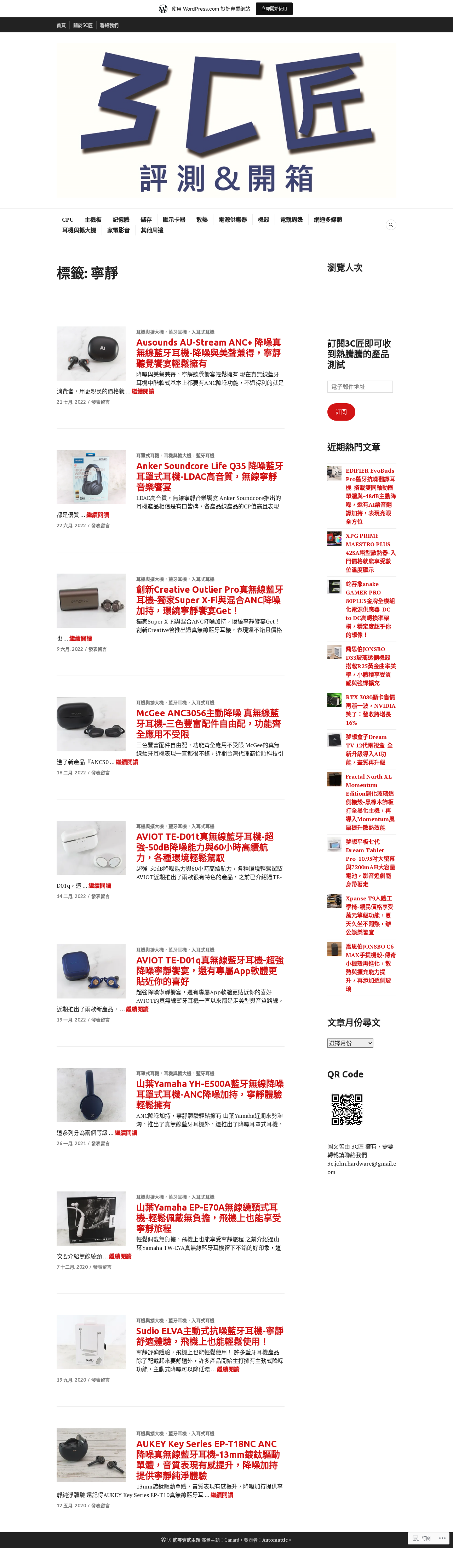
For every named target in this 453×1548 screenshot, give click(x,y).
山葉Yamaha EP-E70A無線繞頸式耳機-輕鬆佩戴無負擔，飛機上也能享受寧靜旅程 (208, 1218)
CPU (68, 219)
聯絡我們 (109, 25)
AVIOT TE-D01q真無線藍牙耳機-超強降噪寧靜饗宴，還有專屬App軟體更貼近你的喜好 (210, 970)
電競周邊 (291, 219)
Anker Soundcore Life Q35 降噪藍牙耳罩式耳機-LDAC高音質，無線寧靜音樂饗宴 (209, 476)
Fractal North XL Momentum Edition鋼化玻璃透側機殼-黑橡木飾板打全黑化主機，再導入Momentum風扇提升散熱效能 (370, 802)
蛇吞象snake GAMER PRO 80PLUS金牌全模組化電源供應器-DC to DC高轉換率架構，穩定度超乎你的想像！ (370, 609)
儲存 (146, 219)
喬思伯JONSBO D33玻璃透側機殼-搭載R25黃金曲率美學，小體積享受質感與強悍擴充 (371, 666)
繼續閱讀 (143, 391)
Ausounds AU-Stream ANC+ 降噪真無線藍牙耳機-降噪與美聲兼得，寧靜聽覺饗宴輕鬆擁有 (208, 353)
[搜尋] (391, 225)
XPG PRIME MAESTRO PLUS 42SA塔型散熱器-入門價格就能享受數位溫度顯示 (371, 553)
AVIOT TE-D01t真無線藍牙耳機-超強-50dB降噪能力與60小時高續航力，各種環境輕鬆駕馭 (205, 847)
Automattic (275, 1540)
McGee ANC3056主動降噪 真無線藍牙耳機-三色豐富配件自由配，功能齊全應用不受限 (208, 723)
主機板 (93, 219)
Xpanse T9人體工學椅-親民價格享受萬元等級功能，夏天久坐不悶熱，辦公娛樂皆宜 (370, 915)
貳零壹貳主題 (186, 1540)
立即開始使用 (274, 8)
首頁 (61, 25)
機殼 (263, 219)
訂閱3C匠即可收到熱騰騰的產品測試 (359, 354)
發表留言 (100, 402)
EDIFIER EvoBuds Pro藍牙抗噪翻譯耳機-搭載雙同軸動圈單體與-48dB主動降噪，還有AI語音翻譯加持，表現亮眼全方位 (371, 496)
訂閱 (341, 412)
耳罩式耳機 (147, 455)
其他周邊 (152, 230)
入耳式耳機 (202, 332)
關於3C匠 (83, 25)
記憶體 (121, 219)
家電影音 (118, 230)
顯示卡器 (174, 219)
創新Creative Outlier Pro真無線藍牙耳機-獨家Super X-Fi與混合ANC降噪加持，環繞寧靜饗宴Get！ (209, 600)
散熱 (202, 219)
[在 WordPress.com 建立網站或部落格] (163, 1540)
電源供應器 (233, 219)
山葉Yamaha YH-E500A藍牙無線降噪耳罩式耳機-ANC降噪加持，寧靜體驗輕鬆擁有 (210, 1094)
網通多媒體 (328, 219)
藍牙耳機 (177, 332)
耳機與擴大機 (79, 230)
